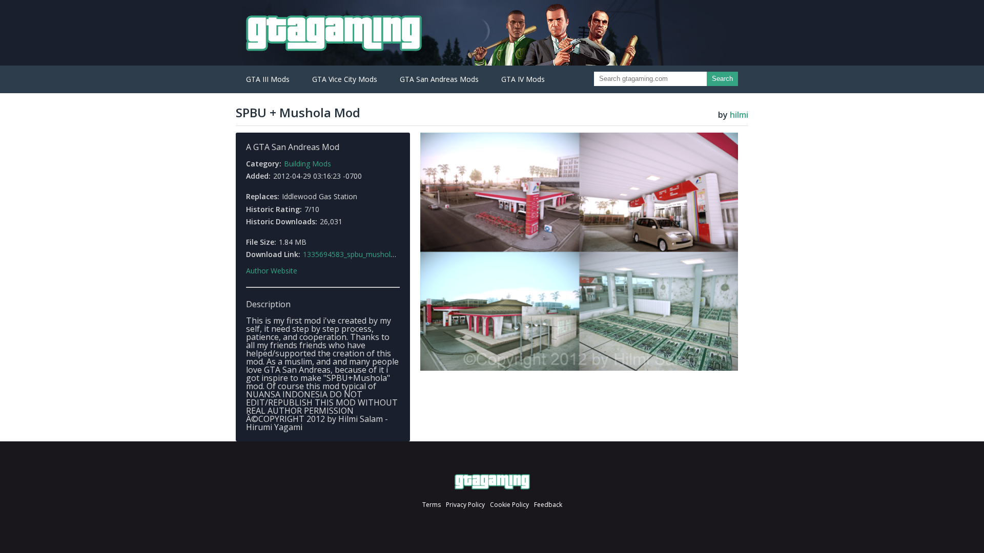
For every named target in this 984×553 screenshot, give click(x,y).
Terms (431, 504)
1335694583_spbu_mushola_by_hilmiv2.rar (372, 254)
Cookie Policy (509, 504)
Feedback (548, 504)
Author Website (271, 270)
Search (722, 78)
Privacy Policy (465, 504)
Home (492, 482)
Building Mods (307, 163)
